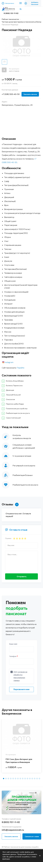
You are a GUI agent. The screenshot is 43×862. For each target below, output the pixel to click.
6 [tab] (15, 778)
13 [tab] (32, 778)
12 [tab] (29, 778)
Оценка (8, 538)
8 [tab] (20, 778)
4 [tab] (10, 778)
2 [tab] (6, 778)
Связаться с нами (32, 836)
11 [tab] (27, 778)
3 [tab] (8, 778)
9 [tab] (22, 778)
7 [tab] (18, 778)
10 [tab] (25, 778)
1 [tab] (3, 778)
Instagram (9, 362)
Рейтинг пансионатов (10, 19)
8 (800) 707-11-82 (11, 13)
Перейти (20, 368)
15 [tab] (37, 778)
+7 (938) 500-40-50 (11, 94)
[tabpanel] (21, 746)
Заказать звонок (30, 94)
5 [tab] (13, 778)
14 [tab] (34, 778)
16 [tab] (39, 778)
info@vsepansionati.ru (13, 830)
